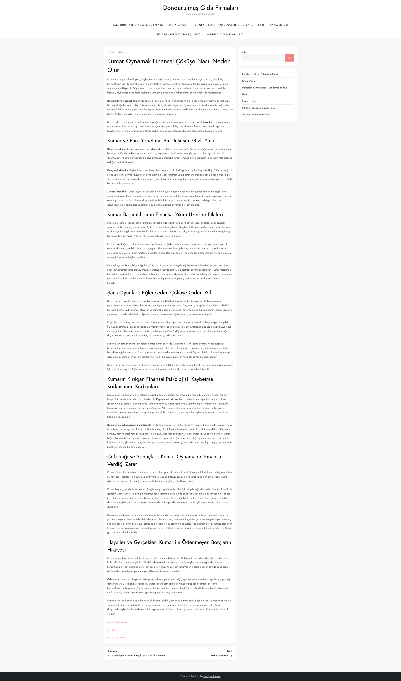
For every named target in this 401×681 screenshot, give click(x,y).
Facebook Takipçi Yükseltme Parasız (138, 24)
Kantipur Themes (212, 676)
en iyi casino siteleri (117, 622)
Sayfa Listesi (279, 24)
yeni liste (111, 630)
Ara (244, 52)
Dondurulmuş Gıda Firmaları (200, 7)
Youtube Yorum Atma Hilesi (225, 34)
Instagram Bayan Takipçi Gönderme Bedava (222, 24)
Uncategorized (116, 638)
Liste (261, 24)
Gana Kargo (177, 24)
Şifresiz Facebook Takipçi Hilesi (179, 34)
